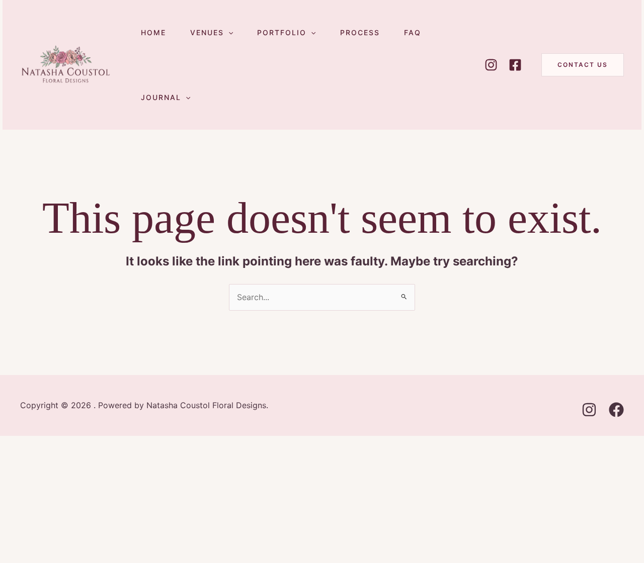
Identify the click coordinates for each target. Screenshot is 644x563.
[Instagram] (491, 65)
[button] (228, 32)
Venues (207, 32)
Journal (161, 97)
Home (153, 32)
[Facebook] (515, 65)
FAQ (412, 32)
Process (360, 32)
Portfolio (281, 32)
